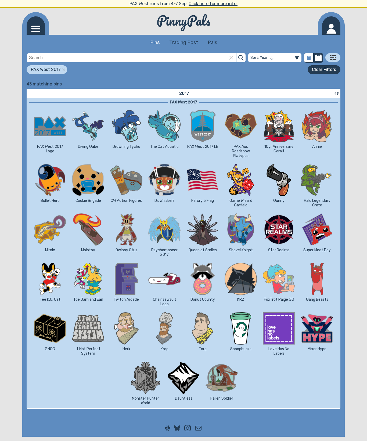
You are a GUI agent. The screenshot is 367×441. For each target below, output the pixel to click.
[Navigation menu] (36, 25)
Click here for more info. (213, 3)
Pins (155, 42)
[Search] (241, 58)
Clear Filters (324, 69)
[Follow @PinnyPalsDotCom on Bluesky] (177, 428)
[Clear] (231, 58)
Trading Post (183, 42)
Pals (212, 42)
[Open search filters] (332, 57)
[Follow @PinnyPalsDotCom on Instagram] (187, 428)
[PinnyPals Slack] (167, 428)
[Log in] (331, 25)
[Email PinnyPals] (198, 428)
